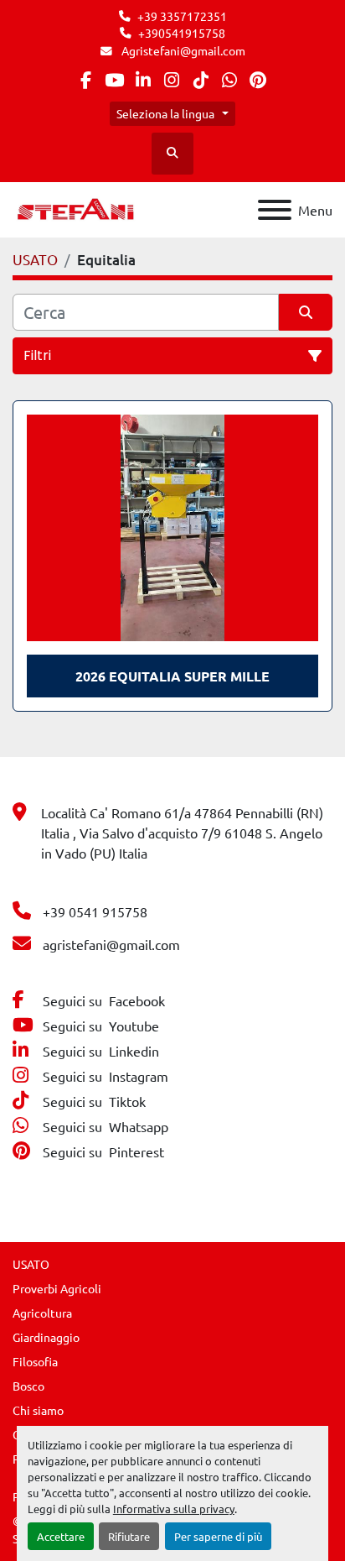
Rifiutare (129, 1536)
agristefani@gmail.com (111, 944)
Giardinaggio (46, 1336)
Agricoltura (42, 1312)
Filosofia (35, 1361)
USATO (31, 1263)
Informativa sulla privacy (173, 1508)
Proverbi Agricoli (57, 1288)
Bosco (28, 1385)
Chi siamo (38, 1409)
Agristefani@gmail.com (182, 50)
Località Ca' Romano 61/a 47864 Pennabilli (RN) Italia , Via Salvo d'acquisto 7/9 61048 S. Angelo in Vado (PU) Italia (182, 832)
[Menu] (274, 210)
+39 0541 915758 (95, 911)
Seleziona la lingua (165, 113)
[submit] (305, 312)
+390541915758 (181, 32)
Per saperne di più (218, 1536)
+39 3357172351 (182, 15)
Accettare (61, 1536)
